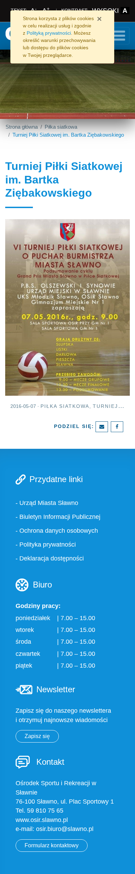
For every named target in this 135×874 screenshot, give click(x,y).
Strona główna (22, 127)
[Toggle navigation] (119, 35)
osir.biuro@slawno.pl (64, 828)
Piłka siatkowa (61, 127)
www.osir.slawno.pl (42, 819)
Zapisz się (37, 736)
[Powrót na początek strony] (125, 864)
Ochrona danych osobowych (58, 530)
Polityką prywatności (49, 33)
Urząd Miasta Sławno (48, 502)
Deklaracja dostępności (51, 558)
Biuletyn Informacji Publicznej (59, 516)
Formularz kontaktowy (52, 845)
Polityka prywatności (47, 544)
